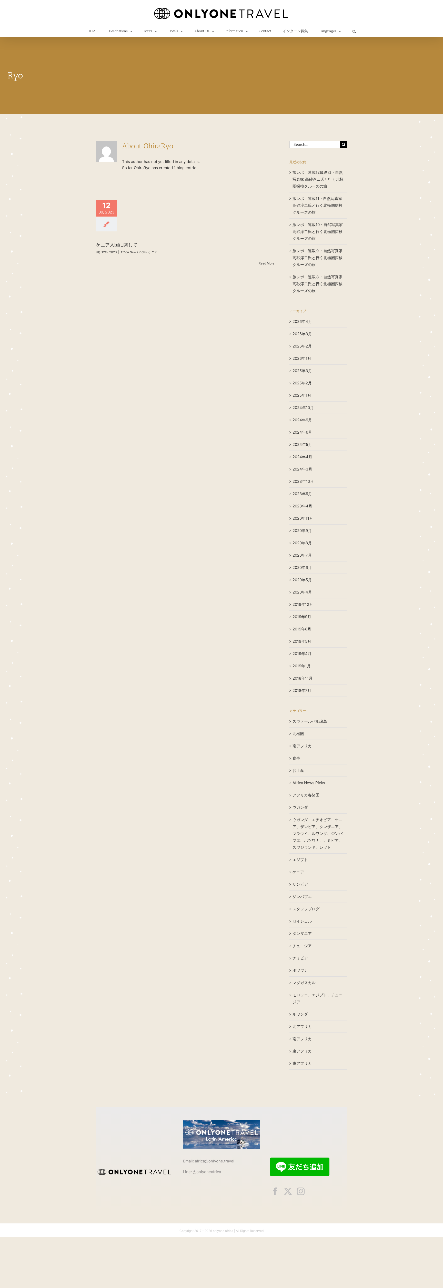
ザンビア (300, 884)
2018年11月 (303, 678)
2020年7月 (302, 555)
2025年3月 (302, 370)
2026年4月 (302, 321)
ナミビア (300, 958)
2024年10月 (303, 407)
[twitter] (288, 1191)
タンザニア (302, 933)
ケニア (152, 252)
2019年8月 (302, 629)
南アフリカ (302, 745)
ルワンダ (300, 1014)
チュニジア (302, 945)
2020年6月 (302, 567)
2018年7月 (302, 690)
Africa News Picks (133, 252)
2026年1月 (302, 358)
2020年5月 (302, 579)
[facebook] (275, 1191)
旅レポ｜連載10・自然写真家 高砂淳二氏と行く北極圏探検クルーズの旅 (318, 231)
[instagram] (301, 1191)
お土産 (298, 770)
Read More (266, 263)
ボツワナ (300, 970)
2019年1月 (302, 665)
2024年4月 (302, 456)
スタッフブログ (306, 908)
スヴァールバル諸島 (310, 721)
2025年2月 (302, 383)
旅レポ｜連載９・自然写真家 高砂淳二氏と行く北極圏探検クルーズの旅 (318, 257)
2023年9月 (302, 493)
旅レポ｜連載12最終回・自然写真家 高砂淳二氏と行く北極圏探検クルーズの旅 (318, 179)
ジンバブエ (302, 896)
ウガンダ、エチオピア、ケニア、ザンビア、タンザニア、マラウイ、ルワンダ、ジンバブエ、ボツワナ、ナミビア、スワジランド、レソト (318, 833)
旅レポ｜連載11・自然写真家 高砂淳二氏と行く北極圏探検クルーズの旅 (318, 205)
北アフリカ (302, 1026)
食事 (296, 758)
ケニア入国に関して (116, 245)
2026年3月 (302, 333)
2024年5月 (302, 444)
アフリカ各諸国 (306, 795)
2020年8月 (302, 542)
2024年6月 (302, 432)
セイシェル (302, 921)
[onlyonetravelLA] (221, 1121)
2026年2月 (302, 346)
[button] (354, 31)
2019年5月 (302, 641)
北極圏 (298, 733)
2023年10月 (303, 481)
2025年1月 (302, 395)
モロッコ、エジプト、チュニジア (318, 998)
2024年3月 (302, 469)
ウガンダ (300, 807)
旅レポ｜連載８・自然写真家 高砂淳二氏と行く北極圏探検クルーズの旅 (318, 283)
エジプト (300, 859)
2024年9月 (302, 419)
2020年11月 (303, 518)
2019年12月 (303, 604)
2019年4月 (302, 653)
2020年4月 (302, 592)
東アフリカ (302, 1051)
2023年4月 (302, 506)
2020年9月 (302, 530)
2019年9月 (302, 616)
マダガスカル (304, 982)
